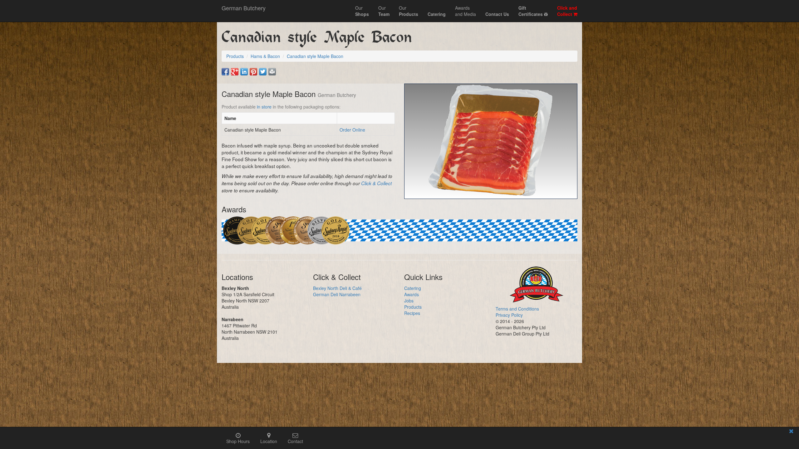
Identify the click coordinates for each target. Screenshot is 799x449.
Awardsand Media (465, 11)
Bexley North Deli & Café (337, 288)
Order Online (352, 130)
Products (413, 307)
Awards (411, 294)
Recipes (412, 313)
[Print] (272, 71)
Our (362, 11)
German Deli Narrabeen (336, 294)
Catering (412, 288)
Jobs (409, 300)
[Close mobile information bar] (791, 432)
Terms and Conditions (517, 309)
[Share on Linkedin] (244, 71)
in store (264, 107)
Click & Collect (376, 183)
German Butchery (244, 8)
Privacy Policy (509, 315)
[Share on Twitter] (263, 71)
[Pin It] (253, 71)
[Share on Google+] (234, 71)
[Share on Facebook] (225, 71)
